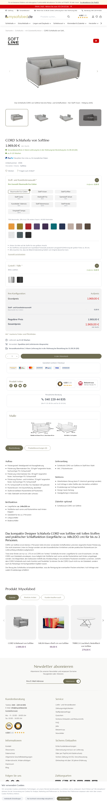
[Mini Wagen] (100, 17)
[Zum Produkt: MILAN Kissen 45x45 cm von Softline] (53, 622)
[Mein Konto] (93, 17)
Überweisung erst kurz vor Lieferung (69, 750)
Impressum (9, 764)
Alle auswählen (64, 799)
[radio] (19, 191)
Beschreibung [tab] (14, 448)
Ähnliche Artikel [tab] (30, 597)
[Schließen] (71, 6)
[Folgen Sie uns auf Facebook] (15, 386)
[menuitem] (10, 23)
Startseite (9, 30)
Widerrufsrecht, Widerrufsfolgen (17, 760)
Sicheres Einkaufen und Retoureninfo (69, 719)
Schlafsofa (19, 30)
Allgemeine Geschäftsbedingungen (18, 757)
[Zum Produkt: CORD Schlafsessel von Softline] (21, 622)
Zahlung (10, 10)
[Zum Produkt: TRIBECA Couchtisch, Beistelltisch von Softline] (86, 622)
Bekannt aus (60, 729)
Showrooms (10, 750)
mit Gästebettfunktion (33, 30)
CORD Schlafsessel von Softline (21, 643)
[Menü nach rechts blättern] (101, 23)
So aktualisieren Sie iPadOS (89, 2)
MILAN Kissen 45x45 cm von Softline (53, 643)
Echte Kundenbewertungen (66, 746)
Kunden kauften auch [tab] (53, 597)
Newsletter (60, 733)
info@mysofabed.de (19, 708)
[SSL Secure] (9, 726)
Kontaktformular (11, 711)
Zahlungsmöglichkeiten (64, 708)
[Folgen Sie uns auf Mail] (24, 386)
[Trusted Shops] (18, 726)
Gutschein (59, 715)
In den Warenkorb (61, 356)
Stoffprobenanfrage (63, 712)
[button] (97, 180)
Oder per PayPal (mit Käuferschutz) (69, 753)
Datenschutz (10, 753)
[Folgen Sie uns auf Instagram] (11, 386)
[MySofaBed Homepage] (19, 16)
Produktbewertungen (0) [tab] (37, 448)
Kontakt (8, 746)
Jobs (57, 726)
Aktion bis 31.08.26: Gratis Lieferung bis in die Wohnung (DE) (57, 10)
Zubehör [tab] (12, 597)
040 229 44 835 (55, 399)
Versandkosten (24, 10)
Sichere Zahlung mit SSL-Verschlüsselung (71, 757)
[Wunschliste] (97, 17)
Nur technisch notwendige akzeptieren (40, 799)
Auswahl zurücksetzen (16, 254)
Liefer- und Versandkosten (66, 705)
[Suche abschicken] (68, 16)
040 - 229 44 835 (19, 705)
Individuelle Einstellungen (12, 799)
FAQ (57, 722)
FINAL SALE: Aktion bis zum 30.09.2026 (52, 6)
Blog (7, 767)
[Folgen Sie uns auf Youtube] (20, 386)
